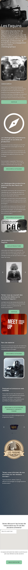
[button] (14, 102)
